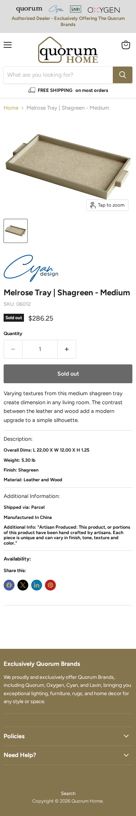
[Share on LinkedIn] (36, 585)
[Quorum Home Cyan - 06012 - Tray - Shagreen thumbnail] (15, 230)
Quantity (13, 333)
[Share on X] (22, 585)
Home (11, 108)
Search (68, 793)
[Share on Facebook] (9, 585)
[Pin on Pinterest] (50, 585)
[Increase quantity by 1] (67, 349)
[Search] (122, 75)
